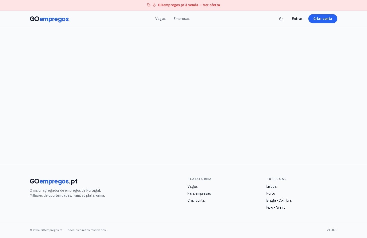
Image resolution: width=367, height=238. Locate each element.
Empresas (181, 18)
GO (49, 18)
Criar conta (322, 18)
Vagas (160, 18)
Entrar (297, 18)
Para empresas (199, 193)
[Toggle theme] (281, 19)
